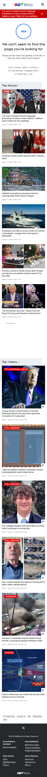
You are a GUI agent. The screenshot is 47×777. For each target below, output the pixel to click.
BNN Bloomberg (9, 762)
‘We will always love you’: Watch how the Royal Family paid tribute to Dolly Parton (21, 312)
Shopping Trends (31, 71)
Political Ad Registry (33, 750)
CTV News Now (21, 74)
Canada (17, 67)
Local (10, 67)
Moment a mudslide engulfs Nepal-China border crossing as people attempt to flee (22, 639)
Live (30, 74)
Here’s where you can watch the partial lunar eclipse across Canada (23, 695)
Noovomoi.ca (30, 762)
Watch (25, 67)
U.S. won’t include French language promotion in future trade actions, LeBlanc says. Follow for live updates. (22, 118)
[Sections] (4, 4)
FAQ (29, 716)
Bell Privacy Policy (32, 745)
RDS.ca (28, 765)
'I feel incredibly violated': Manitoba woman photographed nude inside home (22, 471)
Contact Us (21, 716)
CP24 (5, 759)
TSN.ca (6, 765)
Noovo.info (29, 759)
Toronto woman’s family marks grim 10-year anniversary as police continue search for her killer (22, 273)
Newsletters (37, 716)
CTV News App (9, 716)
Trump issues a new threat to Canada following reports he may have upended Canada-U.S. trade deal (21, 413)
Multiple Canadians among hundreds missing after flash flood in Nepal (20, 194)
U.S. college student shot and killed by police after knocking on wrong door (23, 527)
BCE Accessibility (9, 747)
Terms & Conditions (32, 748)
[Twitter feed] (23, 727)
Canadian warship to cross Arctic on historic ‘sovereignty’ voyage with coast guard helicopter (23, 233)
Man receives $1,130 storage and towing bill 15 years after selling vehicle (23, 583)
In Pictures (34, 67)
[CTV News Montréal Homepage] (23, 4)
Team (5, 719)
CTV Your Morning (15, 71)
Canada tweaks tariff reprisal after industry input (23, 157)
